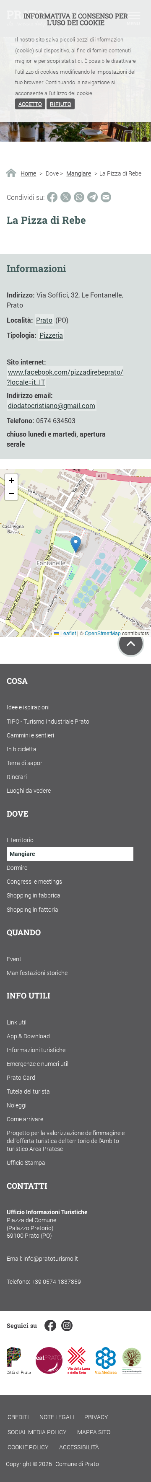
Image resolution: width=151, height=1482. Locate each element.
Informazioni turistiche (36, 1050)
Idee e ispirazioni (28, 707)
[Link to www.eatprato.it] (49, 1371)
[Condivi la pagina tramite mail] (106, 197)
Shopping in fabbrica (33, 895)
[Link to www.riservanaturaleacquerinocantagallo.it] (132, 1371)
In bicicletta (21, 749)
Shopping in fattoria (32, 909)
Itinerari (17, 777)
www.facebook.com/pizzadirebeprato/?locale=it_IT (65, 376)
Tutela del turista (28, 1091)
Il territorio (20, 840)
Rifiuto (60, 104)
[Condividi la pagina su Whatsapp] (79, 197)
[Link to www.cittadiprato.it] (19, 1371)
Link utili (17, 1022)
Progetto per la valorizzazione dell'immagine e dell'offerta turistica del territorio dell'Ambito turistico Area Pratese (66, 1140)
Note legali (56, 1417)
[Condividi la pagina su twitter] (65, 197)
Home (28, 173)
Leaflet (67, 632)
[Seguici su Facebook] (50, 1325)
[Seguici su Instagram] (67, 1325)
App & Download (28, 1036)
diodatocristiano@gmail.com (51, 405)
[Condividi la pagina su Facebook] (52, 197)
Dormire (17, 868)
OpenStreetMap (103, 632)
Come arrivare (25, 1119)
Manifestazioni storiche (37, 973)
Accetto (30, 104)
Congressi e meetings (34, 881)
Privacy (96, 1417)
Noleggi (16, 1105)
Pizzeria (51, 335)
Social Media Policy (37, 1432)
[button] (75, 544)
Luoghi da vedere (29, 790)
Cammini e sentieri (30, 735)
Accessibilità (79, 1447)
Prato (44, 320)
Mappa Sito (93, 1432)
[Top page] (130, 643)
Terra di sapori (25, 763)
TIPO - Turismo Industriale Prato (48, 721)
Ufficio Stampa (26, 1162)
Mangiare (78, 173)
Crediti (18, 1417)
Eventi (15, 959)
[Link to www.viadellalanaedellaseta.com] (78, 1371)
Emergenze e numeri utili (38, 1064)
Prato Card (21, 1077)
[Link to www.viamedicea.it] (106, 1371)
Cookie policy (28, 1447)
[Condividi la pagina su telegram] (92, 197)
